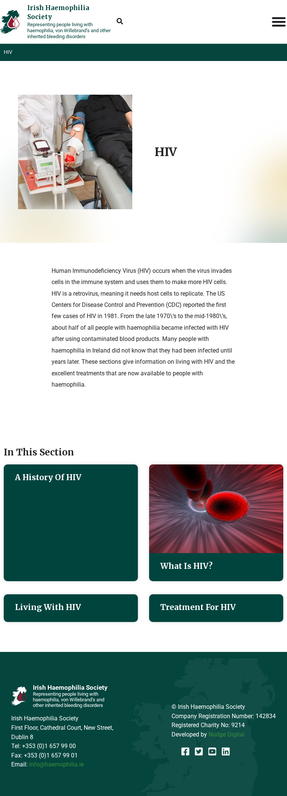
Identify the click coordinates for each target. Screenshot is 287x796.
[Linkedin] (225, 751)
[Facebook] (185, 751)
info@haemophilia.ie (56, 764)
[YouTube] (212, 751)
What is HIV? (186, 566)
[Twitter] (198, 751)
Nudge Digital (226, 734)
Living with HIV (48, 607)
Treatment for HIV (198, 607)
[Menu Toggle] (279, 21)
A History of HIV (48, 477)
